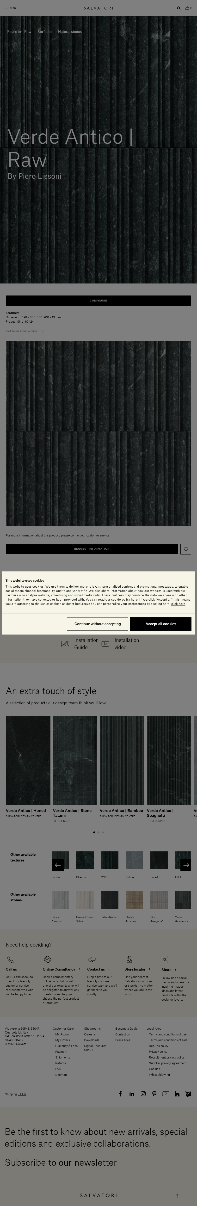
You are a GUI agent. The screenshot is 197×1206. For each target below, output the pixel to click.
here (134, 599)
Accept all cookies (161, 624)
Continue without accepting (97, 624)
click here (178, 604)
